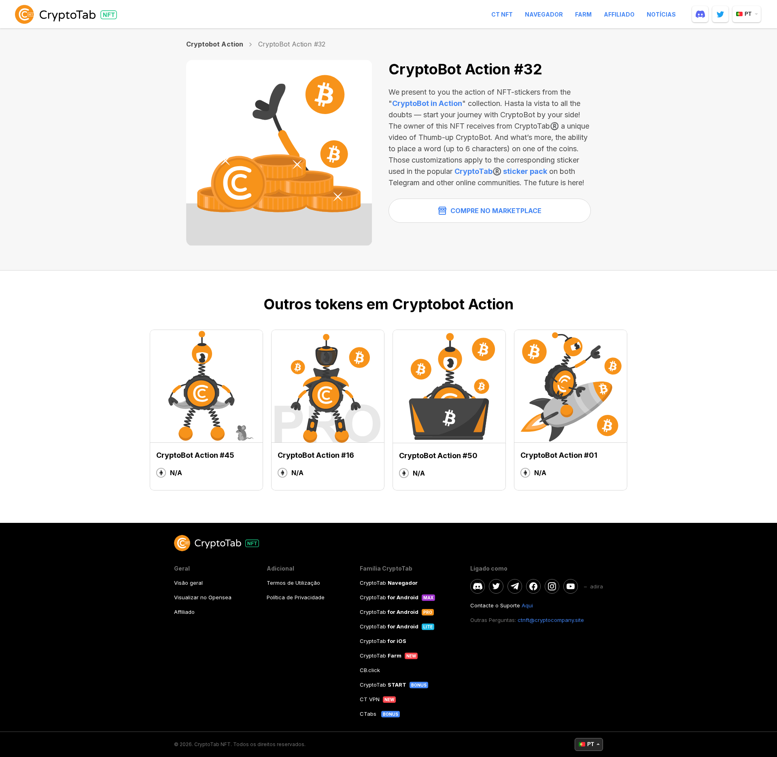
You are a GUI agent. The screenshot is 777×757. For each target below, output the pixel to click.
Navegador (544, 14)
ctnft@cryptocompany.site (551, 620)
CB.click (370, 670)
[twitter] (720, 14)
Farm (583, 14)
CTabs (369, 713)
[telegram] (514, 586)
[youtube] (570, 586)
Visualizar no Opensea (202, 597)
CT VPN (370, 699)
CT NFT (502, 14)
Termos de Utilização (293, 582)
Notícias (661, 14)
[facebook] (533, 586)
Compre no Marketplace (495, 211)
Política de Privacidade (296, 597)
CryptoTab (389, 582)
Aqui (527, 605)
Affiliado (619, 14)
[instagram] (552, 586)
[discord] (700, 14)
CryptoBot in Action (427, 103)
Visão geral (188, 582)
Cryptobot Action (214, 44)
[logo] (67, 14)
